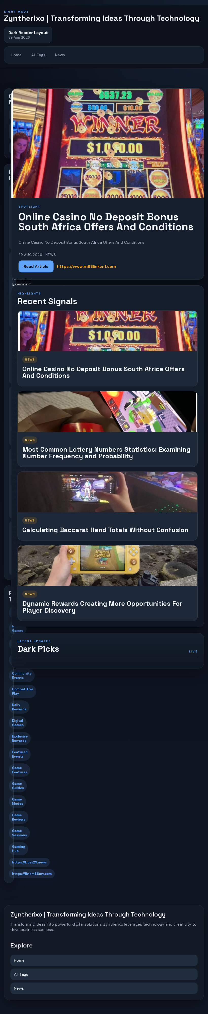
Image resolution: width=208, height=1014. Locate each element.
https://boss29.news (29, 862)
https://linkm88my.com (32, 874)
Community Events (22, 675)
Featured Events (20, 754)
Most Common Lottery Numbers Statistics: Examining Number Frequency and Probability (106, 453)
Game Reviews (18, 817)
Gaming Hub (18, 848)
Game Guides (18, 785)
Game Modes (17, 801)
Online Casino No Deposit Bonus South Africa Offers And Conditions (103, 372)
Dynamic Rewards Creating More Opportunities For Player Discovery (102, 607)
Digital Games (18, 722)
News (60, 55)
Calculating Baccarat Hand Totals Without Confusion (105, 530)
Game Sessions (19, 833)
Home (16, 55)
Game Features (19, 770)
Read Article (36, 266)
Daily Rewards (19, 707)
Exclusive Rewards (20, 738)
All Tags (38, 55)
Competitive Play (22, 691)
